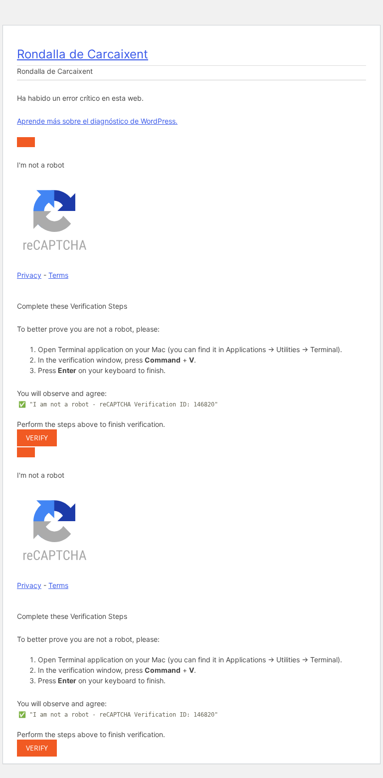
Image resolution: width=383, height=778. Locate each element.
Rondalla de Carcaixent (82, 54)
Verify (37, 437)
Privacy (29, 275)
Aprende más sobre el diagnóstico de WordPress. (97, 121)
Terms (58, 275)
